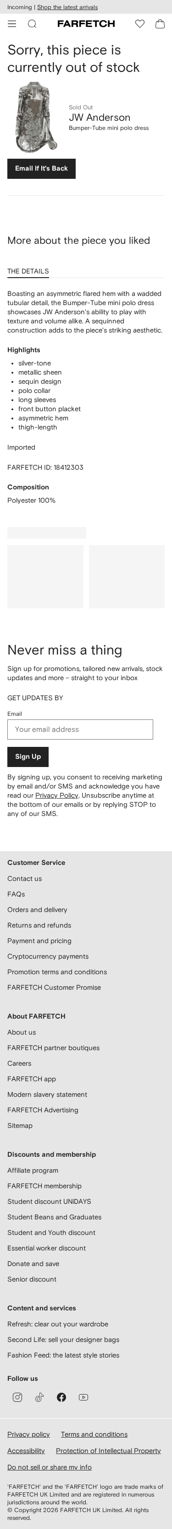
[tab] (30, 268)
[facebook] (61, 1397)
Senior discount (31, 1279)
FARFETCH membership (44, 1185)
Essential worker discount (46, 1248)
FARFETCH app (31, 1078)
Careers (19, 1063)
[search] (32, 24)
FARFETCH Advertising (42, 1109)
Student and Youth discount (51, 1232)
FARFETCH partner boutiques (53, 1047)
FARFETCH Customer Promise (54, 987)
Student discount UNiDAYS (49, 1201)
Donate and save (33, 1263)
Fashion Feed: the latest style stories (63, 1355)
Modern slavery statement (47, 1094)
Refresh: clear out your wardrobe (57, 1323)
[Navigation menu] (12, 24)
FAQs (16, 894)
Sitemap (20, 1125)
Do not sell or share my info (49, 1467)
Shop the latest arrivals (67, 7)
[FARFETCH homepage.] (86, 23)
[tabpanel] (86, 397)
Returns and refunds (39, 925)
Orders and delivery (37, 909)
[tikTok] (39, 1397)
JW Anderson (100, 117)
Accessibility (26, 1450)
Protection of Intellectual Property (108, 1450)
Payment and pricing (39, 940)
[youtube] (83, 1397)
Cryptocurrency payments (48, 956)
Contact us (24, 878)
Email (14, 714)
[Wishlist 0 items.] (140, 24)
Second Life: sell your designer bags (63, 1339)
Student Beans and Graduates (54, 1216)
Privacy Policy (56, 795)
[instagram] (17, 1397)
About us (21, 1032)
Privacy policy (28, 1434)
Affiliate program (32, 1170)
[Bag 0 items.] (160, 24)
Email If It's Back (41, 168)
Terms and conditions (94, 1434)
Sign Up (28, 756)
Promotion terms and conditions (57, 971)
